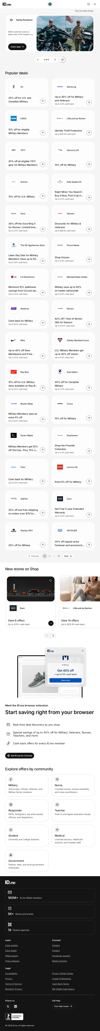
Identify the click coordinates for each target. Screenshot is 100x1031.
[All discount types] (50, 4)
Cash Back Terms (60, 984)
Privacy (8, 978)
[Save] (50, 580)
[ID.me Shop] (9, 4)
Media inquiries (59, 961)
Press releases (12, 961)
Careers (56, 945)
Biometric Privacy (13, 989)
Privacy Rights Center (62, 973)
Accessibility (11, 973)
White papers (11, 955)
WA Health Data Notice (63, 989)
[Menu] (94, 4)
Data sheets (11, 950)
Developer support (61, 955)
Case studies (11, 945)
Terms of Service (13, 984)
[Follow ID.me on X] (8, 1006)
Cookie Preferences (61, 978)
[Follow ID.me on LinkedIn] (15, 1006)
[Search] (88, 4)
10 (59, 556)
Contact (56, 950)
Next (66, 556)
